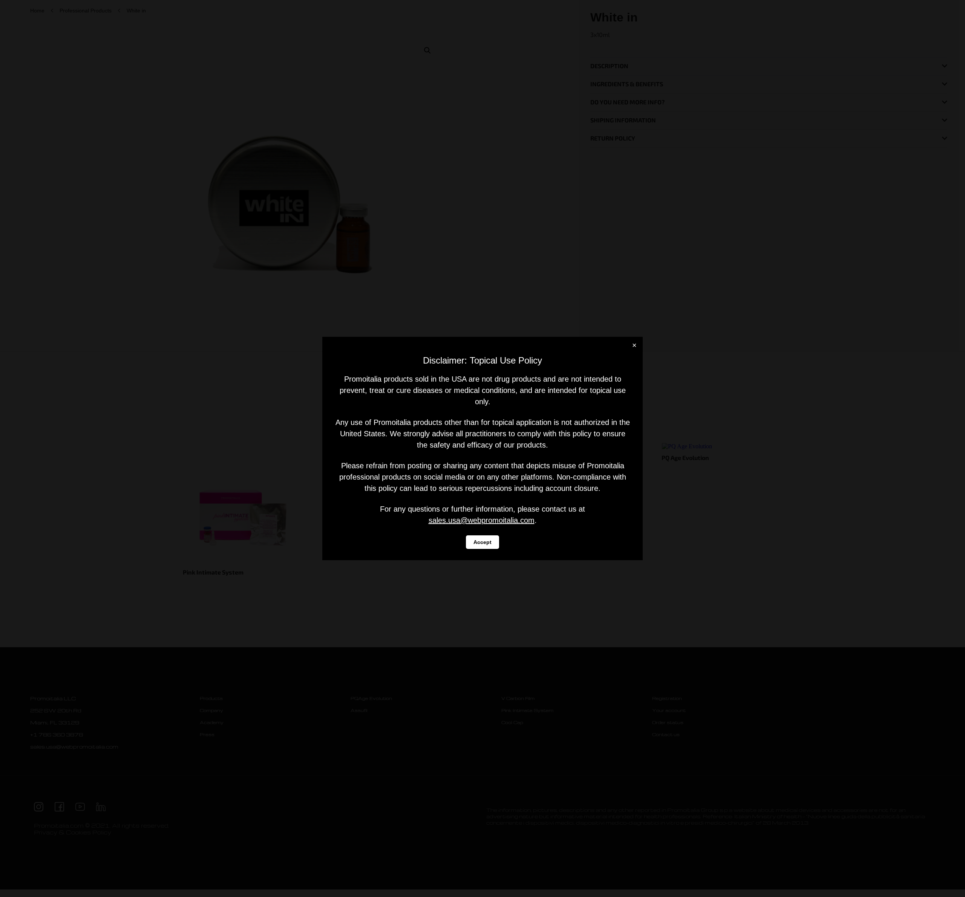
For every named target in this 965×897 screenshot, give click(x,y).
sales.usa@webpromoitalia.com (482, 520)
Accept (482, 542)
